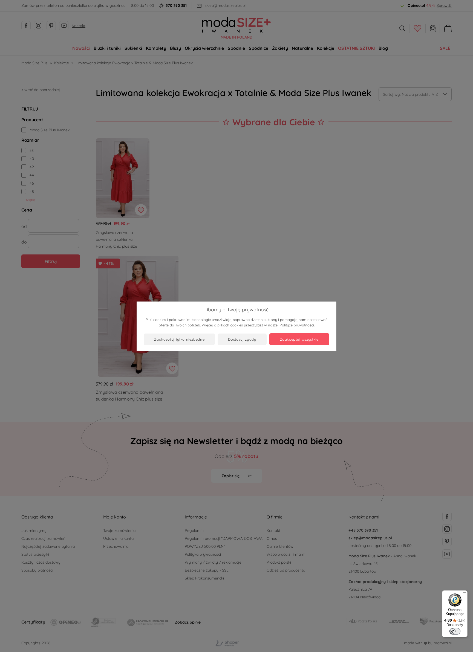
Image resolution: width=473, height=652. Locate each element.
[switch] (454, 631)
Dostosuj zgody (242, 339)
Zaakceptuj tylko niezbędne (179, 339)
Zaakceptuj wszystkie (299, 339)
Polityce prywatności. (297, 325)
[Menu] (464, 593)
